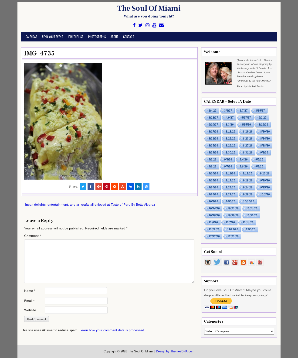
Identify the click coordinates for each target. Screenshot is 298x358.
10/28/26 (214, 215)
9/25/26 (265, 187)
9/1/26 (264, 152)
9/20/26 (213, 187)
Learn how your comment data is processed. (112, 330)
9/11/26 (230, 173)
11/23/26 (232, 229)
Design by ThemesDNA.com (175, 351)
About (115, 36)
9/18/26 (248, 180)
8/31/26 (248, 152)
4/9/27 (230, 117)
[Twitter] (140, 25)
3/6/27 (228, 110)
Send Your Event (52, 36)
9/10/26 (213, 173)
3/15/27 (260, 110)
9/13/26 (265, 173)
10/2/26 (265, 194)
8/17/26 (213, 131)
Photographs (97, 36)
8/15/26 (246, 124)
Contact (128, 36)
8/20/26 (265, 131)
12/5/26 (250, 229)
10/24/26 (251, 208)
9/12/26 (247, 173)
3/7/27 (244, 110)
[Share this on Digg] (130, 186)
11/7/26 (230, 222)
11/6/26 (213, 222)
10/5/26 (230, 201)
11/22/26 (214, 229)
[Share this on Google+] (98, 186)
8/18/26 (230, 131)
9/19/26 (265, 180)
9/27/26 (230, 194)
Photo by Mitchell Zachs (250, 86)
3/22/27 (213, 117)
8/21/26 (213, 138)
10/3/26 (213, 201)
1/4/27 (213, 110)
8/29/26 (213, 152)
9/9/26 (259, 166)
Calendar (31, 36)
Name (29, 291)
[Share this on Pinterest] (106, 186)
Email (29, 301)
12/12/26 (214, 236)
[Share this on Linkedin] (138, 186)
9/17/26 (230, 180)
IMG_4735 (39, 53)
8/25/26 (213, 145)
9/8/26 (244, 166)
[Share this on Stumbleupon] (122, 186)
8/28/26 (265, 145)
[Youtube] (154, 25)
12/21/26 (233, 236)
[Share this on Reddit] (114, 186)
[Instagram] (147, 25)
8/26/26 (230, 145)
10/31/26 (251, 215)
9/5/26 (259, 159)
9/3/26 (228, 159)
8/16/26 (263, 124)
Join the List (76, 36)
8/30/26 (230, 152)
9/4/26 (244, 159)
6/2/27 (263, 117)
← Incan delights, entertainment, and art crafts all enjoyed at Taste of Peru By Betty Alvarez (88, 204)
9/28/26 (248, 194)
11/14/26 (248, 222)
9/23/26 (230, 187)
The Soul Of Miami (149, 8)
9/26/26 (213, 194)
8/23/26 (248, 138)
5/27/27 (246, 117)
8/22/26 (230, 138)
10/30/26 (233, 215)
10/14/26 (214, 208)
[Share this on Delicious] (146, 186)
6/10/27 (213, 124)
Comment (32, 236)
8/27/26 (248, 145)
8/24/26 (265, 138)
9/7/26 (228, 166)
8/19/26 (248, 131)
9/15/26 (213, 180)
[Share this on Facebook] (91, 186)
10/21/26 (233, 208)
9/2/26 (213, 159)
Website (30, 310)
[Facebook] (134, 25)
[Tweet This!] (83, 186)
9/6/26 (213, 166)
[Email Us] (161, 25)
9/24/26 (248, 187)
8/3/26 (230, 124)
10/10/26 (248, 201)
